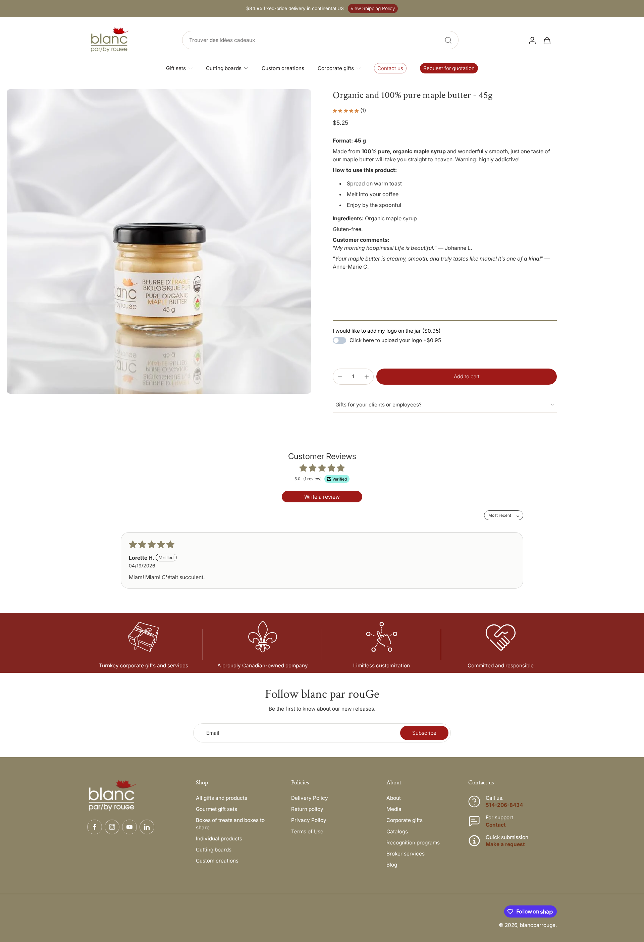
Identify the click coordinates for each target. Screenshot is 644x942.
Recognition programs (413, 842)
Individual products (219, 838)
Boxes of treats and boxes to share (230, 823)
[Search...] (448, 40)
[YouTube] (129, 827)
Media (393, 809)
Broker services (405, 853)
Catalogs (397, 831)
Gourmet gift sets (216, 809)
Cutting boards (213, 849)
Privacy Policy (308, 820)
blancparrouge (537, 925)
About (393, 798)
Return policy (307, 809)
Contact (496, 825)
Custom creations (217, 860)
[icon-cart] (546, 40)
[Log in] (532, 40)
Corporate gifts (404, 820)
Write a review (322, 496)
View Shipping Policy (373, 8)
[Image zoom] (159, 241)
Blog (391, 865)
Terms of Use (307, 831)
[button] (466, 376)
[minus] (339, 376)
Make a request (505, 844)
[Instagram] (112, 827)
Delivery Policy (309, 798)
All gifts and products (221, 798)
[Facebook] (94, 827)
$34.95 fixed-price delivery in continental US (295, 8)
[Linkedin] (147, 827)
